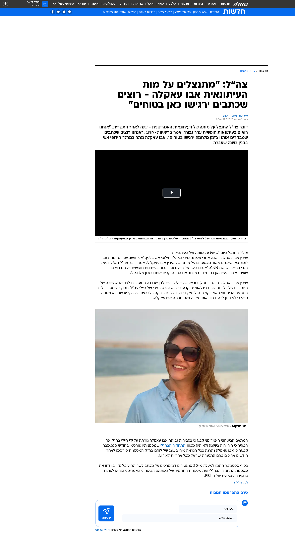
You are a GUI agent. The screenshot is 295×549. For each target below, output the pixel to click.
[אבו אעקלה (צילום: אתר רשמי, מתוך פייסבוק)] (171, 369)
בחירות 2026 (128, 12)
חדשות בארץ (183, 12)
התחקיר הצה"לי (172, 446)
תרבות (185, 3)
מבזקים (214, 12)
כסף (161, 3)
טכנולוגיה (109, 3)
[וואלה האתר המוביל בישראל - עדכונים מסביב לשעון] (240, 4)
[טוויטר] (58, 11)
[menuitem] (223, 4)
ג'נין (246, 482)
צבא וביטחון (200, 12)
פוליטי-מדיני (165, 12)
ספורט (212, 3)
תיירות (124, 3)
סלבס (172, 3)
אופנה (95, 3)
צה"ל (239, 482)
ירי (234, 482)
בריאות (138, 3)
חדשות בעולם (147, 12)
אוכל (151, 3)
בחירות (198, 3)
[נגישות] (5, 4)
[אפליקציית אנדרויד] (69, 11)
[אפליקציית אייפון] (63, 11)
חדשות (225, 3)
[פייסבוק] (52, 11)
